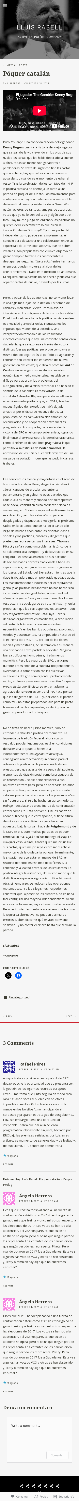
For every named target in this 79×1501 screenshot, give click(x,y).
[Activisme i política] (33, 1486)
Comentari (57, 1455)
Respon (8, 1164)
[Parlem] (57, 1486)
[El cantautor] (39, 1486)
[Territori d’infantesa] (27, 1486)
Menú (5, 6)
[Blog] (21, 1486)
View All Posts (17, 65)
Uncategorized (19, 997)
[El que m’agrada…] (45, 1486)
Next (56, 1016)
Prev (6, 1016)
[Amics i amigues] (51, 1486)
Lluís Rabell (39, 27)
